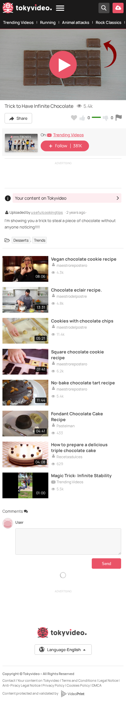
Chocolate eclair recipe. (76, 290)
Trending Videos (18, 22)
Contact (8, 680)
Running (48, 22)
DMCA (97, 685)
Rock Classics (108, 22)
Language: (64, 649)
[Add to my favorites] (74, 117)
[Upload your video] (118, 8)
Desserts (20, 240)
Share (22, 118)
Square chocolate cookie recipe (77, 354)
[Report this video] (119, 117)
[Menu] (60, 8)
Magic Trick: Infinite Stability (81, 475)
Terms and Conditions (78, 680)
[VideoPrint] (72, 694)
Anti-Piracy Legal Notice (21, 685)
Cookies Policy (78, 685)
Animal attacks (75, 22)
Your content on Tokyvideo (38, 680)
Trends (39, 240)
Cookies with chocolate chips (82, 321)
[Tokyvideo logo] (27, 9)
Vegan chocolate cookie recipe (84, 259)
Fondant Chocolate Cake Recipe (77, 416)
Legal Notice (108, 680)
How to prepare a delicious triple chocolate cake (79, 447)
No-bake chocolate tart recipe (83, 383)
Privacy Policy (54, 685)
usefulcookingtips (47, 213)
